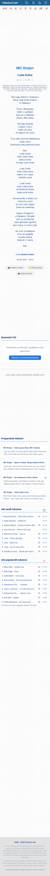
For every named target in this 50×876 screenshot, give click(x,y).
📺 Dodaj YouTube (25, 273)
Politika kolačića (26, 870)
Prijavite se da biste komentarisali (25, 358)
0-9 (5, 8)
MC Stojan (25, 68)
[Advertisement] (25, 38)
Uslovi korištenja (39, 870)
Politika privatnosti (12, 870)
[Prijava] (33, 2)
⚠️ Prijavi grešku (35, 268)
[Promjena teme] (39, 2)
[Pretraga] (26, 2)
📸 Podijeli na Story (15, 268)
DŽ (41, 8)
